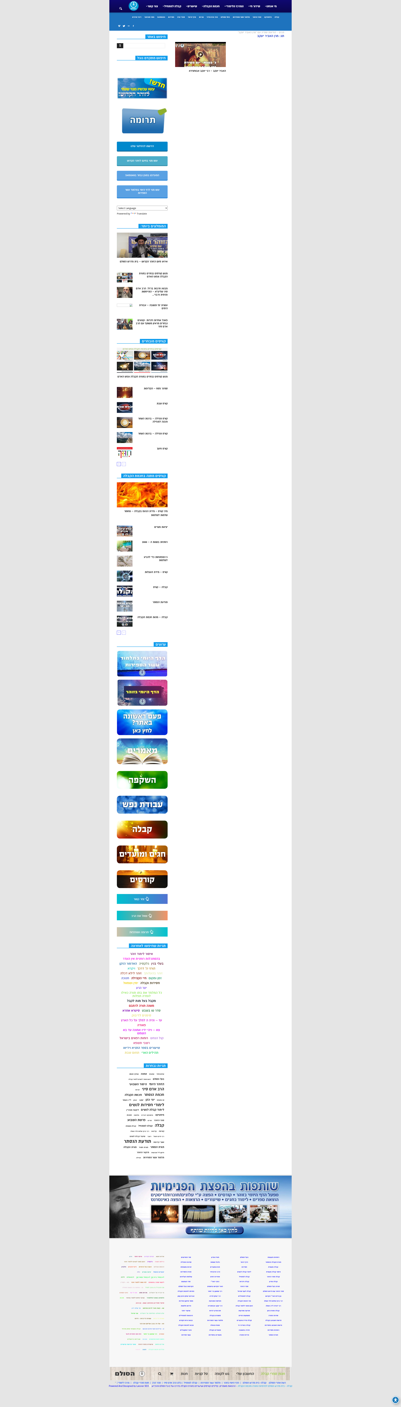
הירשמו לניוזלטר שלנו (142, 146)
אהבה (151, 1074)
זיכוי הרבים (136, 17)
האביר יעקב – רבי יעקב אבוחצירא (207, 70)
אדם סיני (160, 1074)
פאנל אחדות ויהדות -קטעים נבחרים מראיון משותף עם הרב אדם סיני (152, 323)
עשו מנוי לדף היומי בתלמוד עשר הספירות (142, 191)
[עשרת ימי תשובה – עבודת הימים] (125, 309)
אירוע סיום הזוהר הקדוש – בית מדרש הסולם (144, 261)
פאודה (141, 1025)
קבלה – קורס (160, 587)
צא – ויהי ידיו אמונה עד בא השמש (141, 1031)
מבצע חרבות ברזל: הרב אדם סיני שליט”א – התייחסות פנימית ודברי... (152, 291)
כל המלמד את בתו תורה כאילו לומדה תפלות (141, 994)
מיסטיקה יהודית (147, 1115)
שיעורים (192, 6)
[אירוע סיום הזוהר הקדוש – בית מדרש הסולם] (142, 245)
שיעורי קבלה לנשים (137, 1136)
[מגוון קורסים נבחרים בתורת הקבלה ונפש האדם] (125, 277)
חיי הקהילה (138, 978)
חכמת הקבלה (211, 6)
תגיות (201, 17)
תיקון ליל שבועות (157, 1153)
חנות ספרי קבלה (141, 1382)
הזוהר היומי (156, 1084)
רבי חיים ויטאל (159, 1136)
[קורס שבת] (125, 407)
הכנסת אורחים (159, 1267)
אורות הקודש (149, 1256)
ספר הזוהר (257, 17)
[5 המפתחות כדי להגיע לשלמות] (125, 561)
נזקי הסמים (124, 1293)
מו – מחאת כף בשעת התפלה (132, 1287)
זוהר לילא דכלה (131, 973)
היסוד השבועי (138, 1084)
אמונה (144, 1073)
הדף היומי (192, 17)
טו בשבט (160, 1100)
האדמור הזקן (128, 963)
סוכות (129, 1115)
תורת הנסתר (157, 1147)
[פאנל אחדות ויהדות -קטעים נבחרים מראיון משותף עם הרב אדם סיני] (125, 324)
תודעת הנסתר (160, 602)
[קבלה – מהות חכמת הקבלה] (125, 621)
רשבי (149, 1136)
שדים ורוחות (159, 1344)
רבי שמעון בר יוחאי (150, 1334)
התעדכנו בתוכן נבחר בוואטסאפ (142, 175)
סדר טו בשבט (151, 1010)
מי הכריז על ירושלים (156, 1293)
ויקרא (131, 968)
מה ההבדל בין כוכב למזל (154, 1287)
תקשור (137, 1349)
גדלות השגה (159, 1262)
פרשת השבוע (137, 1120)
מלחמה (136, 1115)
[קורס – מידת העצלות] (125, 576)
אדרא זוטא (160, 1256)
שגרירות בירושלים (133, 1339)
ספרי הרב (181, 17)
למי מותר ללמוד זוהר (138, 1282)
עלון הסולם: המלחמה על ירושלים (152, 1313)
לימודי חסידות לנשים (146, 1105)
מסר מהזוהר (149, 17)
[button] (120, 7)
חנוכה (125, 978)
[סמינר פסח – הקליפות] (125, 392)
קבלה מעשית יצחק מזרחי (131, 1329)
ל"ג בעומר (126, 1100)
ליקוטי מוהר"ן (132, 1110)
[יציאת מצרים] (125, 531)
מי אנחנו (271, 6)
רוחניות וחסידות (273, 1330)
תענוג (144, 1349)
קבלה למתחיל (172, 6)
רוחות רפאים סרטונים (156, 1339)
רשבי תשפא (141, 1043)
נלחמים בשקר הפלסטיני (155, 1298)
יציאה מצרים (146, 1272)
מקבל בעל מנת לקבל (141, 1000)
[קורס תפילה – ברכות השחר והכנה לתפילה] (125, 422)
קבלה (277, 17)
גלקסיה (144, 963)
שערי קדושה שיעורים (128, 1344)
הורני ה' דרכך (146, 968)
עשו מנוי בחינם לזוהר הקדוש (142, 160)
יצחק (135, 1100)
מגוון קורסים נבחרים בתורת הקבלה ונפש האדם (153, 275)
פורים (150, 1120)
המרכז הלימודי (235, 6)
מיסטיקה (268, 17)
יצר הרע (141, 988)
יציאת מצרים (161, 527)
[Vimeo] (119, 26)
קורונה (161, 1131)
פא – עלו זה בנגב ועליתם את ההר (152, 1324)
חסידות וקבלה (150, 983)
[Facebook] (133, 26)
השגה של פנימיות (145, 1267)
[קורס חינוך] (125, 452)
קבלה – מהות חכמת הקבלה (152, 617)
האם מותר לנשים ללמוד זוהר (134, 1262)
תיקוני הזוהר (143, 1152)
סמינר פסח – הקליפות (156, 388)
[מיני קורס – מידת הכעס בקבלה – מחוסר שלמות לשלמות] (142, 494)
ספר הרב (156, 1382)
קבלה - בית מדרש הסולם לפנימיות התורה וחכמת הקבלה (265, 1386)
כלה (138, 1272)
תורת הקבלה (130, 1147)
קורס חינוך (162, 448)
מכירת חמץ (143, 1293)
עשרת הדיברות (158, 1318)
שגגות (145, 1339)
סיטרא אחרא (131, 1010)
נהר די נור (133, 1293)
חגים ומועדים (215, 1267)
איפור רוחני (138, 1256)
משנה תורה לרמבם (141, 1005)
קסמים (161, 1334)
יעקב (141, 1100)
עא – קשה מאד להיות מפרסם (153, 1308)
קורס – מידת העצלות (156, 572)
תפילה (138, 1158)
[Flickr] (128, 26)
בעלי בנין (157, 963)
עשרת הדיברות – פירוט (143, 1318)
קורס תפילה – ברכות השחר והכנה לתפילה (153, 420)
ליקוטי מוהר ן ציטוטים (156, 1282)
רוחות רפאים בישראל (134, 1038)
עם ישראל (134, 1313)
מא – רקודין (125, 1282)
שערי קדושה (158, 1142)
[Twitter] (124, 26)
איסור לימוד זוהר (141, 954)
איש (130, 1256)
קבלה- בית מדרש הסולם (254, 1382)
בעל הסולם (225, 17)
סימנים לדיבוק (141, 1015)
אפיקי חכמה (134, 1074)
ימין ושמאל (130, 983)
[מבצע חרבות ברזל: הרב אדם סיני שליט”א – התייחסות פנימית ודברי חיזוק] (125, 292)
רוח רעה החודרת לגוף (133, 1334)
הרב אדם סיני (212, 17)
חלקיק (123, 1267)
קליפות (154, 1131)
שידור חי (255, 6)
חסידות (171, 17)
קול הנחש (157, 1038)
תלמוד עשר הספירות (241, 17)
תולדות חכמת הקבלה (156, 1349)
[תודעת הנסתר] (125, 606)
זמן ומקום (155, 978)
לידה (123, 1277)
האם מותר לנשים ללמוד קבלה (139, 1079)
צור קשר (153, 6)
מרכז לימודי (123, 1382)
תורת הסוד (143, 1147)
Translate (142, 213)
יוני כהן (150, 1099)
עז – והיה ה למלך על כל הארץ (141, 1020)
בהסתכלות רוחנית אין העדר (141, 958)
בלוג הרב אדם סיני (172, 1382)
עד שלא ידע (136, 1308)
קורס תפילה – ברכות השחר (153, 433)
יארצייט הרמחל (158, 1272)
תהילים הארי (149, 1052)
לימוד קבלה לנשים (152, 1109)
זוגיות (137, 1090)
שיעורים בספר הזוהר (145, 1344)
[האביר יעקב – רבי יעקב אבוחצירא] (200, 54)
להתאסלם (130, 1277)
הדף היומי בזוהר (231, 1382)
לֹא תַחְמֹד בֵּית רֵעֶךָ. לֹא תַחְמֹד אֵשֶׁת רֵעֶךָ (150, 1277)
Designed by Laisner (133, 1386)
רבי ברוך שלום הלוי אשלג (139, 1131)
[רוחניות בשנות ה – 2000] (125, 546)
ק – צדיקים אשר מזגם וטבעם (153, 1329)
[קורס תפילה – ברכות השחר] (125, 437)
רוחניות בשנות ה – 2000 (155, 542)
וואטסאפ (161, 17)
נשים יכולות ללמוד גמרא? (135, 1298)
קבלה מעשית (131, 1126)
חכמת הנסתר (154, 1094)
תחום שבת (132, 1052)
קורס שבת (162, 403)
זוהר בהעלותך (153, 973)
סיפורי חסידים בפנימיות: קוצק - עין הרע (150, 1303)
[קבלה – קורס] (125, 591)
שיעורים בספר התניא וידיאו (141, 1047)
